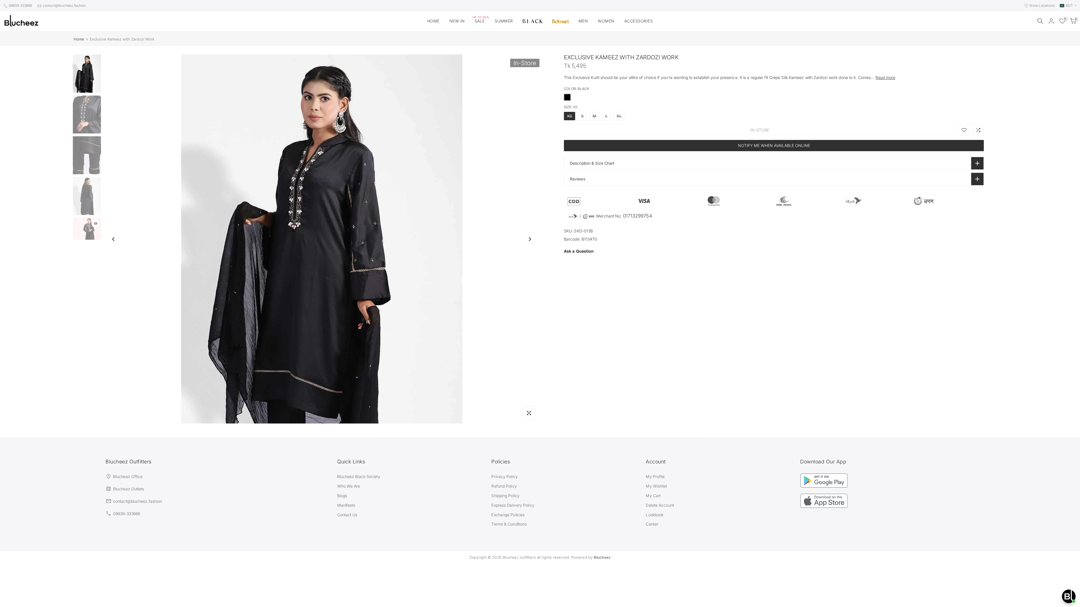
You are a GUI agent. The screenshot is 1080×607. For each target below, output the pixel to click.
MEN (583, 21)
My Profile (655, 476)
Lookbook (654, 514)
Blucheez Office (128, 476)
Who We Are (348, 486)
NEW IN (457, 21)
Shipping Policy (505, 495)
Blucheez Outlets (128, 488)
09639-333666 (20, 5)
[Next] (529, 239)
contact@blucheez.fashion (64, 5)
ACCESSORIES (638, 21)
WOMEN (606, 21)
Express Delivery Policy (512, 505)
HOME (433, 21)
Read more (885, 77)
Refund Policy (504, 486)
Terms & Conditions (509, 524)
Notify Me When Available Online (774, 145)
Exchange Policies (508, 514)
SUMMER (504, 21)
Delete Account (660, 505)
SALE (480, 20)
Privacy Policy (504, 476)
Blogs (342, 495)
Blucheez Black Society (358, 476)
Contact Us (347, 514)
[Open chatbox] (1069, 596)
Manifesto (346, 505)
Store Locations (1042, 5)
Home (79, 39)
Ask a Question (579, 251)
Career (652, 524)
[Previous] (113, 239)
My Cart (653, 495)
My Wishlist (656, 486)
